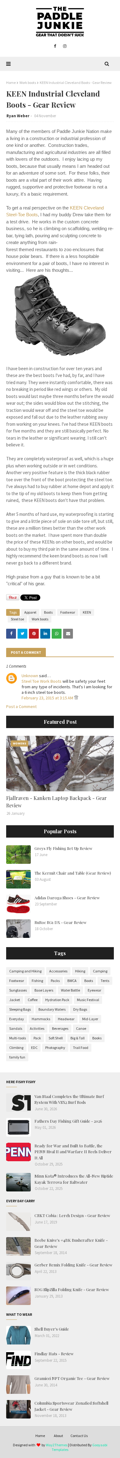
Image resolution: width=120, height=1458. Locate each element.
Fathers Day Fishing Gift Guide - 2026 (68, 1121)
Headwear (66, 1019)
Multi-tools (17, 1038)
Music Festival (88, 999)
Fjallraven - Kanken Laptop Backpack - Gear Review (56, 802)
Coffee (33, 999)
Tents (105, 980)
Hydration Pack (57, 999)
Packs (55, 980)
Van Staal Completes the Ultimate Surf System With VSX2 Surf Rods (69, 1099)
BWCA (72, 980)
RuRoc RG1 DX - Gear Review (60, 922)
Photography (55, 1047)
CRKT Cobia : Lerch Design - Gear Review (72, 1215)
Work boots (27, 82)
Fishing (37, 980)
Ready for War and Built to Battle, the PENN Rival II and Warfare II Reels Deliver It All (73, 1151)
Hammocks (41, 1019)
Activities (37, 1028)
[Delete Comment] (76, 698)
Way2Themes (56, 1445)
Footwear (67, 612)
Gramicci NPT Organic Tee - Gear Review (72, 1378)
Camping (100, 971)
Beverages (60, 1028)
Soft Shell (56, 1038)
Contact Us (79, 1435)
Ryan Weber (17, 115)
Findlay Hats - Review (54, 1353)
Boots (48, 612)
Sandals (15, 1028)
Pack (37, 1038)
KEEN (87, 612)
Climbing (16, 1047)
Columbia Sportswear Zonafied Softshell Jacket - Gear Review (71, 1406)
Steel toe (17, 619)
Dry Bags (80, 1009)
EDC (34, 1047)
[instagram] (65, 46)
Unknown (30, 675)
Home (11, 82)
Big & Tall (77, 1038)
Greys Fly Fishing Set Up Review (63, 848)
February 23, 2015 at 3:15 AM (48, 698)
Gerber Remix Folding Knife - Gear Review (73, 1264)
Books (97, 1038)
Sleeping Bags (20, 1009)
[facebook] (55, 46)
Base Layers (43, 990)
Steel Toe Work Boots (42, 681)
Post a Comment (21, 706)
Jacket (14, 999)
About (58, 1435)
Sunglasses (18, 990)
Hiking (80, 971)
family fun (17, 1057)
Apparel (30, 612)
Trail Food (80, 1047)
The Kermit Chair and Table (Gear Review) (72, 873)
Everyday (16, 1019)
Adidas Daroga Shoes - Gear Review (67, 897)
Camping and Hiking (25, 971)
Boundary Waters (52, 1009)
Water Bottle (70, 990)
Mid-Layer (90, 1019)
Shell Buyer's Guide (51, 1329)
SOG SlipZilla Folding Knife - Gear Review (71, 1289)
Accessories (58, 971)
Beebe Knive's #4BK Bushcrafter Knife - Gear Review (71, 1243)
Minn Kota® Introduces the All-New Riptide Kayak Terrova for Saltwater (73, 1179)
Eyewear (94, 990)
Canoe (81, 1028)
